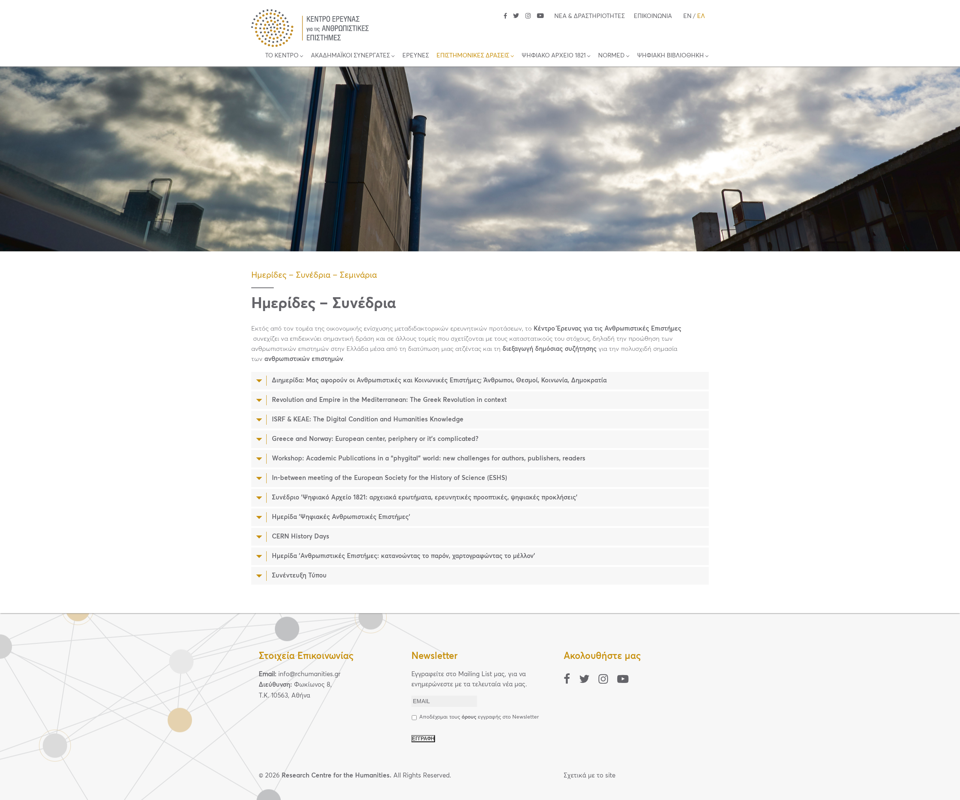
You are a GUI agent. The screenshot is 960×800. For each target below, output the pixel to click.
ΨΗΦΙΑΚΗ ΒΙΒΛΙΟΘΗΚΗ (670, 56)
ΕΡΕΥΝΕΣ (415, 56)
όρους (469, 717)
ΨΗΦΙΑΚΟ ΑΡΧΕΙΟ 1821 (554, 56)
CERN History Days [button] (300, 537)
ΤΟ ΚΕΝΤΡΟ (281, 56)
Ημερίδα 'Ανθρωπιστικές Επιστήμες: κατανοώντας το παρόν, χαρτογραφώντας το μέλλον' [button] (403, 556)
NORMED (611, 56)
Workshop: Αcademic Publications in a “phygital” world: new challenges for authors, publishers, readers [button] (428, 459)
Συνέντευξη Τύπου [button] (299, 576)
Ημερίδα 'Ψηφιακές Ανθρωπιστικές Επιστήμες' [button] (341, 517)
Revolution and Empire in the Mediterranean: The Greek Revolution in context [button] (389, 400)
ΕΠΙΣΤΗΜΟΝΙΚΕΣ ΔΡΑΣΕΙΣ (472, 56)
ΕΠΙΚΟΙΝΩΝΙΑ (653, 16)
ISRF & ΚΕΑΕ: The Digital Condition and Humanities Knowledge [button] (368, 420)
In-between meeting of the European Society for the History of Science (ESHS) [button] (389, 478)
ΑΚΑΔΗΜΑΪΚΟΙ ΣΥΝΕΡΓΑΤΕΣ (350, 56)
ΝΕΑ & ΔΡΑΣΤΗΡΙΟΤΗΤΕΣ (589, 16)
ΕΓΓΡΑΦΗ (423, 738)
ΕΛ (701, 16)
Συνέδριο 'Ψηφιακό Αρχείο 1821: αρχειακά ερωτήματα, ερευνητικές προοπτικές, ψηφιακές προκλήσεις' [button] (425, 498)
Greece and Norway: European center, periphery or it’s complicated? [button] (375, 439)
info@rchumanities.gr (309, 674)
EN (687, 16)
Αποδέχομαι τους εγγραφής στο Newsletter (479, 717)
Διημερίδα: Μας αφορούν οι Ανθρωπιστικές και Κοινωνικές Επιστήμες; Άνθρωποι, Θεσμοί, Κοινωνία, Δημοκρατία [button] (439, 380)
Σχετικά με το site (589, 776)
